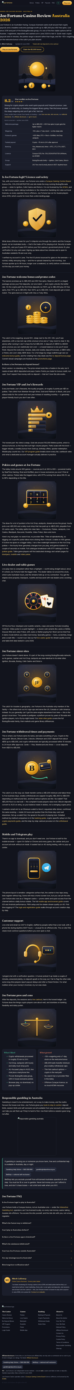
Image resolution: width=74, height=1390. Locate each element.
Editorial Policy (61, 1327)
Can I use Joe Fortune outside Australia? (18, 1251)
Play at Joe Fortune (10, 49)
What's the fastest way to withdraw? (16, 1223)
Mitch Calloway (19, 1279)
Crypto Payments (44, 1318)
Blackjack (23, 1321)
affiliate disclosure (20, 117)
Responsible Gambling (63, 1345)
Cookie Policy (60, 1339)
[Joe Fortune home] (8, 3)
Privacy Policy (60, 1336)
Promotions (6, 1327)
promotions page (45, 359)
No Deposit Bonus (8, 1321)
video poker (25, 554)
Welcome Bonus (7, 1318)
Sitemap (59, 1348)
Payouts (47, 3)
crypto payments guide (11, 821)
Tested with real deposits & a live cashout (45, 44)
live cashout (37, 999)
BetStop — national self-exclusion (18, 1174)
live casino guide (43, 638)
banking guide (40, 818)
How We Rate (60, 1324)
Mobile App (23, 1330)
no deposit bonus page (61, 356)
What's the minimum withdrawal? (15, 1244)
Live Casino (24, 1318)
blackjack (6, 554)
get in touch (33, 117)
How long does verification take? (15, 1265)
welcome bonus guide (11, 356)
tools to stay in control (52, 1105)
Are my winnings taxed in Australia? (17, 1258)
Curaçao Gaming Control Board (58, 181)
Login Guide (6, 1330)
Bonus (32, 3)
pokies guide (7, 551)
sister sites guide (45, 718)
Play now (67, 3)
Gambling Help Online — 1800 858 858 (19, 1169)
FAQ (53, 3)
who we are (54, 114)
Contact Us (59, 1333)
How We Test (60, 1321)
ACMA (65, 187)
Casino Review (7, 1315)
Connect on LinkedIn (38, 1292)
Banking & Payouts (44, 1315)
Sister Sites (42, 1324)
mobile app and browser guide (51, 901)
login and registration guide (29, 907)
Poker (22, 1327)
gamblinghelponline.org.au (45, 1169)
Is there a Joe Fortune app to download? (18, 1237)
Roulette (23, 1324)
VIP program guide (32, 452)
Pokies (37, 3)
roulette (14, 554)
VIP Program (6, 1324)
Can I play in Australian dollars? (15, 1230)
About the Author (61, 1318)
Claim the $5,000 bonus (32, 49)
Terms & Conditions (62, 1342)
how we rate (46, 114)
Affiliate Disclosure (62, 1330)
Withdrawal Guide (44, 1321)
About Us (59, 1315)
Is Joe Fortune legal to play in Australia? (18, 1202)
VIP (42, 3)
